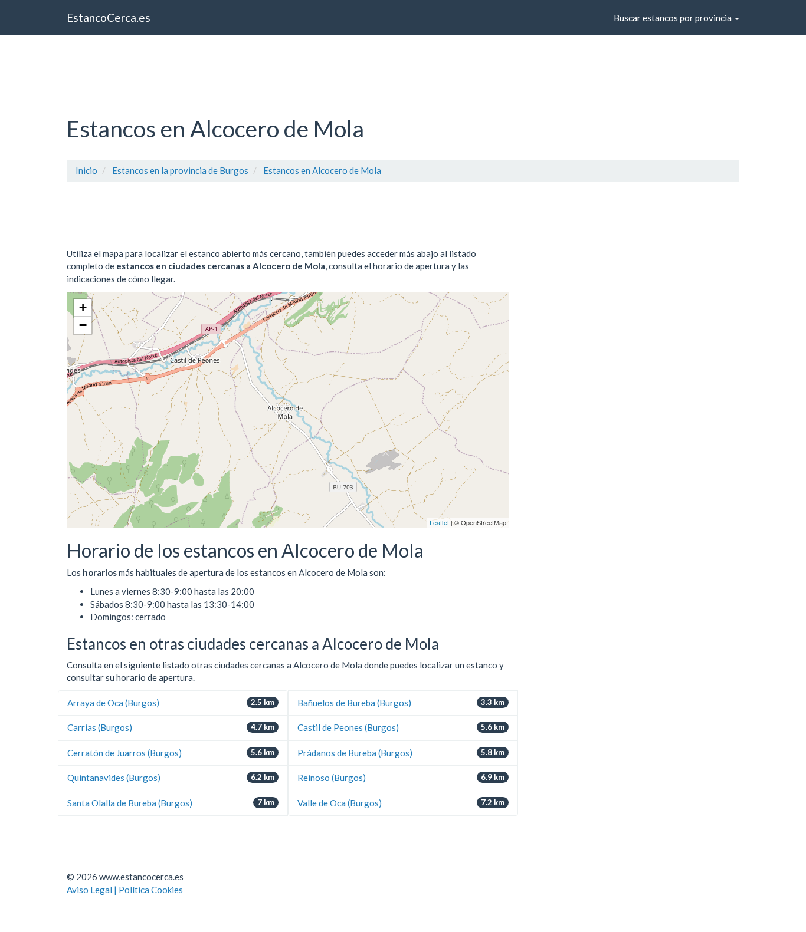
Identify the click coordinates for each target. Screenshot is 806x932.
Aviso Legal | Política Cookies (125, 889)
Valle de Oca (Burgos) (339, 803)
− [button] (83, 325)
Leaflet (439, 522)
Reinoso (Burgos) (331, 777)
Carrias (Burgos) (99, 727)
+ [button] (83, 307)
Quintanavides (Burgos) (113, 777)
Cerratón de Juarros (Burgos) (124, 752)
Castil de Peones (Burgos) (348, 727)
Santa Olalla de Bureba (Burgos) (129, 803)
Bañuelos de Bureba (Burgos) (354, 702)
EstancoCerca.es (108, 17)
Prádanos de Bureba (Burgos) (354, 752)
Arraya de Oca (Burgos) (113, 702)
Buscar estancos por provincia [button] (673, 17)
